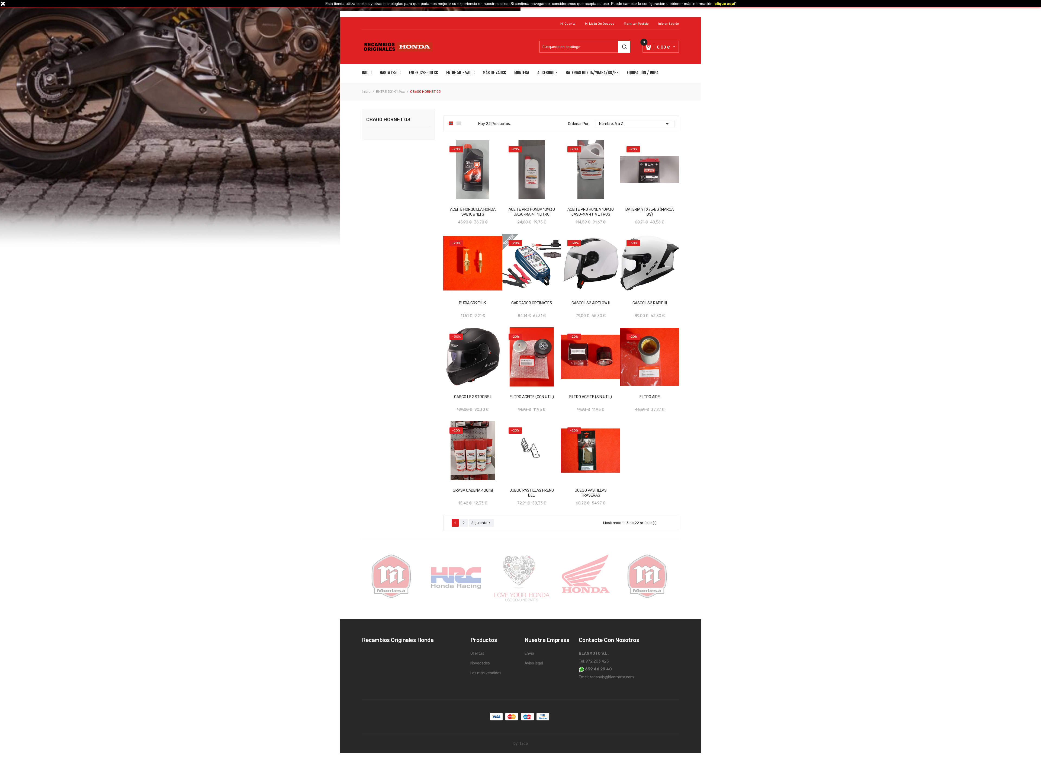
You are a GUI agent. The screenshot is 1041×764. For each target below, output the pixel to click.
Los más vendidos (485, 673)
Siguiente (481, 523)
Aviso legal (534, 663)
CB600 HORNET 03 (388, 120)
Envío (529, 653)
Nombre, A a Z (635, 124)
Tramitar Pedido (636, 23)
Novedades (480, 663)
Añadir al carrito (467, 207)
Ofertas (477, 653)
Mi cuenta (568, 23)
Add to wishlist (493, 207)
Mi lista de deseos (599, 23)
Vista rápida (452, 488)
